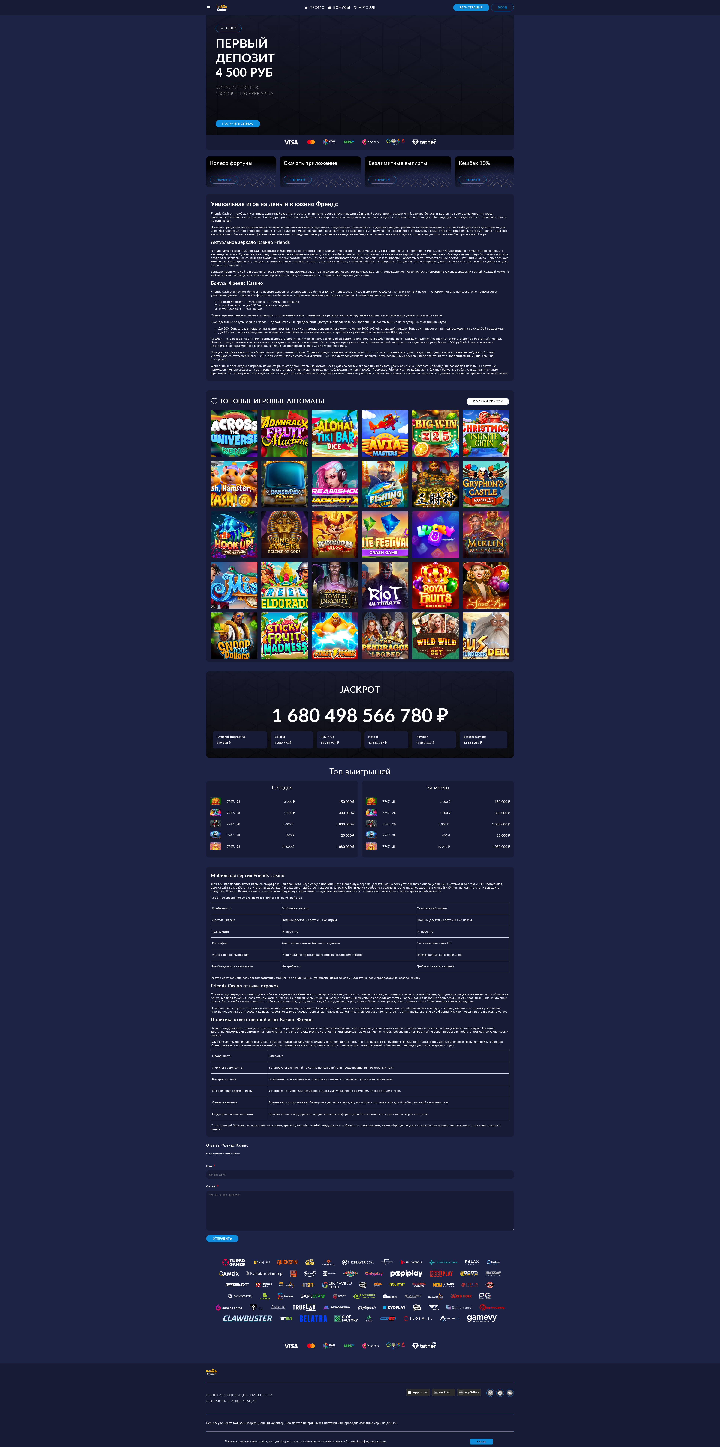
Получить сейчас (238, 123)
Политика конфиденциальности (239, 1395)
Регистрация (471, 7)
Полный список (488, 401)
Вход (502, 7)
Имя (209, 1166)
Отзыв (211, 1186)
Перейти (224, 179)
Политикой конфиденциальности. (366, 1441)
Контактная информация (231, 1401)
